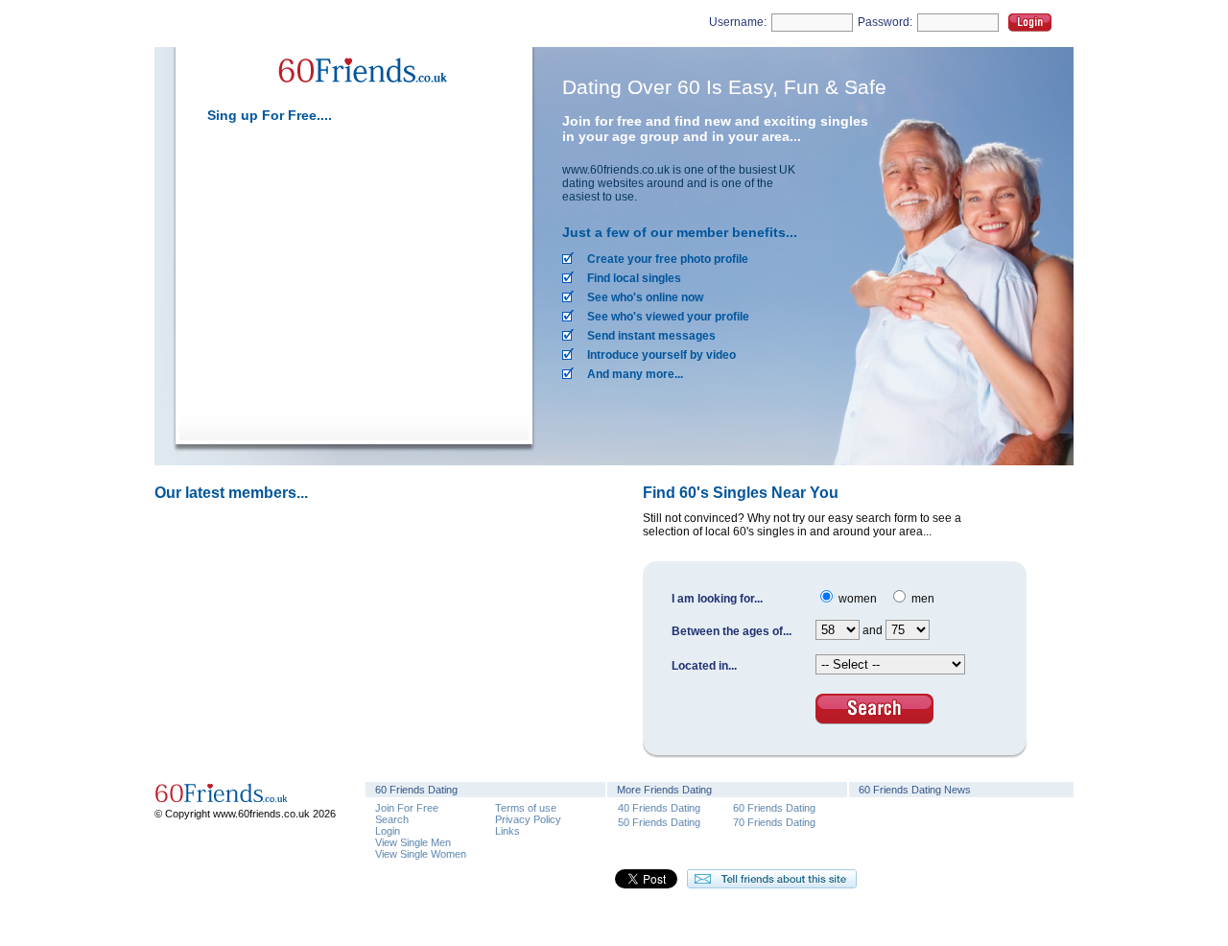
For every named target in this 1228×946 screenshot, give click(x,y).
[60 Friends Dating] (361, 94)
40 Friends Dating (659, 807)
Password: (885, 22)
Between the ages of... (731, 631)
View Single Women (420, 854)
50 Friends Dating (659, 821)
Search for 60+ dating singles (874, 709)
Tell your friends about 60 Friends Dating (772, 878)
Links (507, 831)
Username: (738, 22)
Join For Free (406, 808)
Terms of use (525, 808)
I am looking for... (717, 598)
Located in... (704, 666)
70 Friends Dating (774, 821)
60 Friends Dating (774, 807)
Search (392, 819)
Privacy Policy (528, 819)
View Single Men (413, 842)
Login (1029, 22)
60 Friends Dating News (915, 789)
